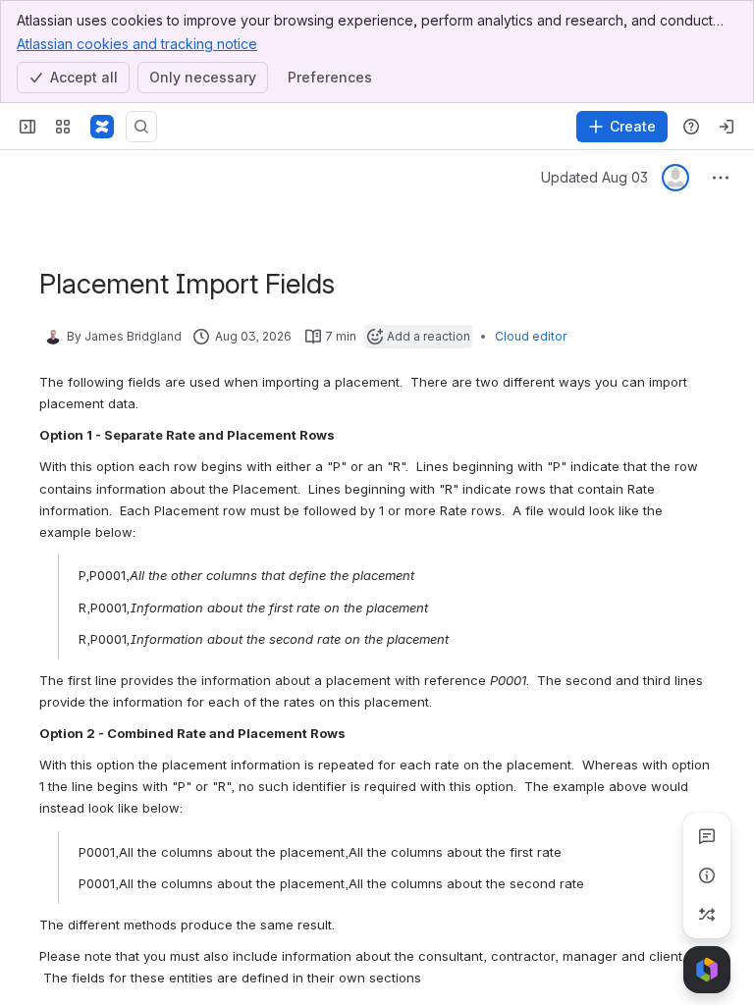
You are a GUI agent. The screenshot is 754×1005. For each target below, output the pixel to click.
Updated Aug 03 (594, 177)
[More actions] (720, 177)
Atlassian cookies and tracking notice (137, 43)
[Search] (141, 126)
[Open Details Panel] (707, 875)
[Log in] (726, 126)
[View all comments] (707, 836)
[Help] (691, 126)
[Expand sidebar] (27, 126)
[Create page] (707, 914)
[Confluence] (102, 126)
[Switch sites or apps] (63, 126)
